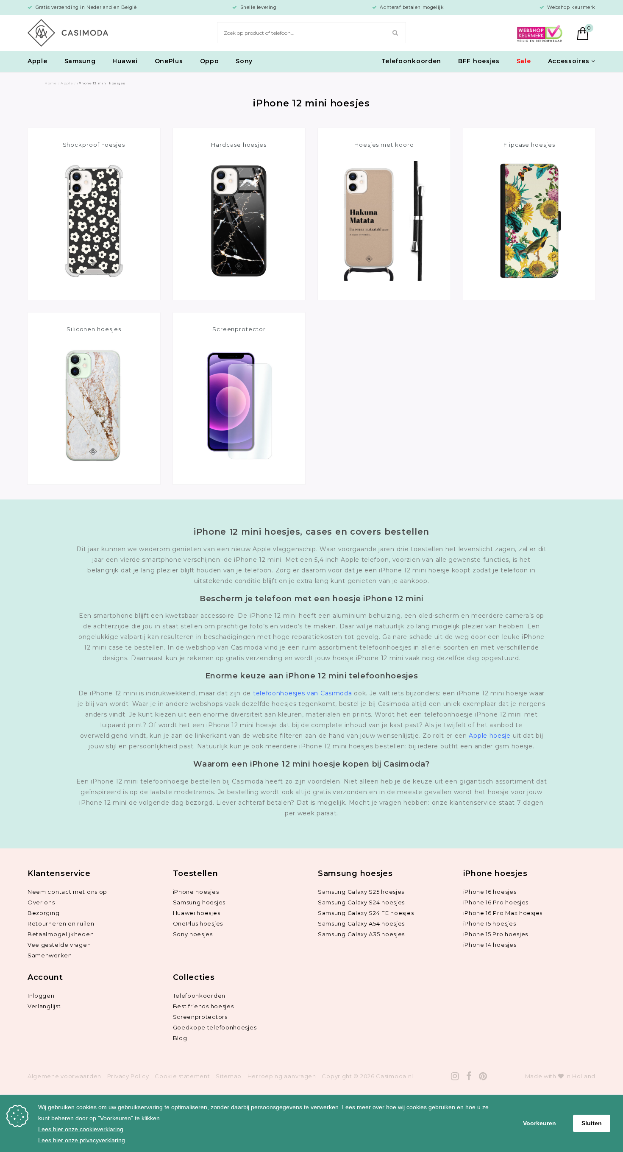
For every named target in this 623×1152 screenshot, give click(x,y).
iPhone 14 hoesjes (490, 944)
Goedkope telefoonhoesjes (215, 1027)
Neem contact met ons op (67, 891)
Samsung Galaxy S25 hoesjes (361, 891)
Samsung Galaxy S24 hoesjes (361, 902)
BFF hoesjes (479, 61)
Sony (244, 61)
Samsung (80, 61)
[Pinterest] (483, 1076)
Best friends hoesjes (203, 1006)
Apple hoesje (489, 735)
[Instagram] (455, 1076)
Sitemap (229, 1076)
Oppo (209, 61)
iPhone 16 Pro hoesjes (496, 902)
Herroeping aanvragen (282, 1076)
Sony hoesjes (193, 934)
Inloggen (41, 995)
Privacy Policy (128, 1076)
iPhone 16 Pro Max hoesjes (503, 912)
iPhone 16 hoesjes (490, 891)
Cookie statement (182, 1076)
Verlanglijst (44, 1006)
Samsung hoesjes (199, 902)
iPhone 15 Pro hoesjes (495, 934)
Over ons (41, 902)
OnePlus (169, 61)
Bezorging (43, 912)
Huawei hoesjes (196, 912)
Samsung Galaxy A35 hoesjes (361, 934)
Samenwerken (50, 955)
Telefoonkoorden (411, 61)
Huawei (124, 61)
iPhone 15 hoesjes (489, 923)
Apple (37, 61)
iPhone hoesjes (196, 891)
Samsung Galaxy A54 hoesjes (361, 923)
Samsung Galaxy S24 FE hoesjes (366, 912)
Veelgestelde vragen (59, 944)
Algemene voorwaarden (64, 1076)
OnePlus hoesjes (198, 923)
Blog (180, 1038)
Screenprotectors (200, 1016)
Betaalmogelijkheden (61, 934)
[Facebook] (469, 1076)
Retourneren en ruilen (61, 923)
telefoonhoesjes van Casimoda (302, 693)
